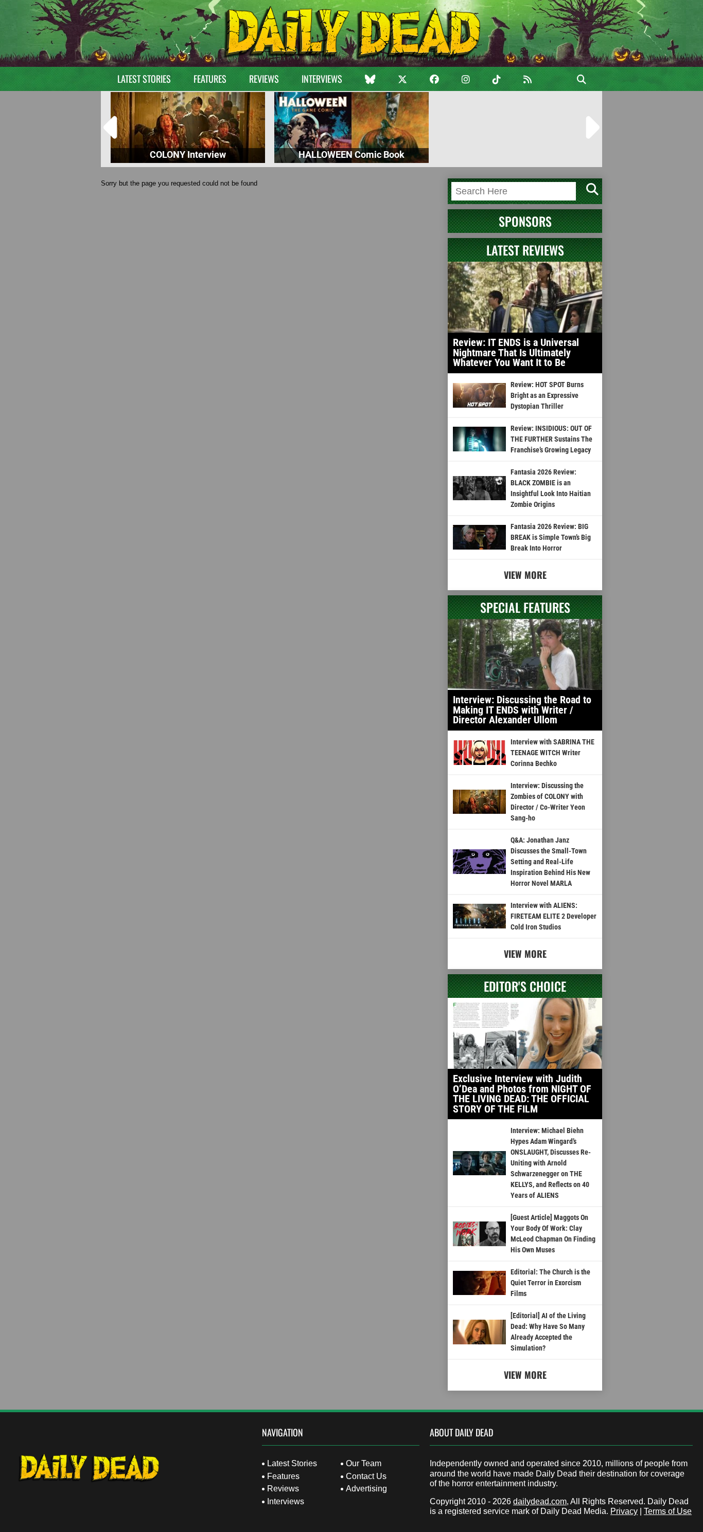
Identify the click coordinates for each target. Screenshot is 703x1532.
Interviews (322, 78)
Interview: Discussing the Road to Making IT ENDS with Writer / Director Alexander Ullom (522, 710)
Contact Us (366, 1476)
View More (525, 574)
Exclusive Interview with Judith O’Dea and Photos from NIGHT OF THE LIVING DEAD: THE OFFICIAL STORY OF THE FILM (522, 1093)
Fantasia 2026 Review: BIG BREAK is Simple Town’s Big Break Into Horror (551, 537)
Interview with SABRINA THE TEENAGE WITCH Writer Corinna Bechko (552, 753)
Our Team (363, 1463)
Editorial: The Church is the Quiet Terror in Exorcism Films (550, 1283)
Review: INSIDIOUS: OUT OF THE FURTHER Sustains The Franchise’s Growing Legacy (551, 439)
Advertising (366, 1488)
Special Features (525, 607)
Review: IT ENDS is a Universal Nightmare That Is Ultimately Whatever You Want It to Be (516, 352)
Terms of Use (668, 1511)
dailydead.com (540, 1501)
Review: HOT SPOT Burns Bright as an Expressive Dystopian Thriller (547, 395)
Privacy (624, 1511)
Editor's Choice (525, 986)
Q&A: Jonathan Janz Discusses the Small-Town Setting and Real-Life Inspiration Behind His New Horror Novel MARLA (550, 861)
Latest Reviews (525, 250)
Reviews (264, 78)
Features (210, 78)
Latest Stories (144, 78)
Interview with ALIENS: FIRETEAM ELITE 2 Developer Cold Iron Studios (553, 916)
